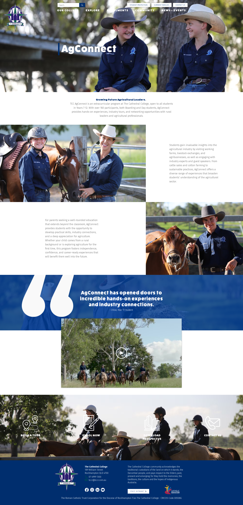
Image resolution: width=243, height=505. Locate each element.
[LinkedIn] (97, 490)
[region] (30, 427)
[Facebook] (87, 490)
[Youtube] (103, 490)
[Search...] (82, 5)
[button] (161, 5)
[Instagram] (92, 490)
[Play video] (121, 353)
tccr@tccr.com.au (97, 480)
